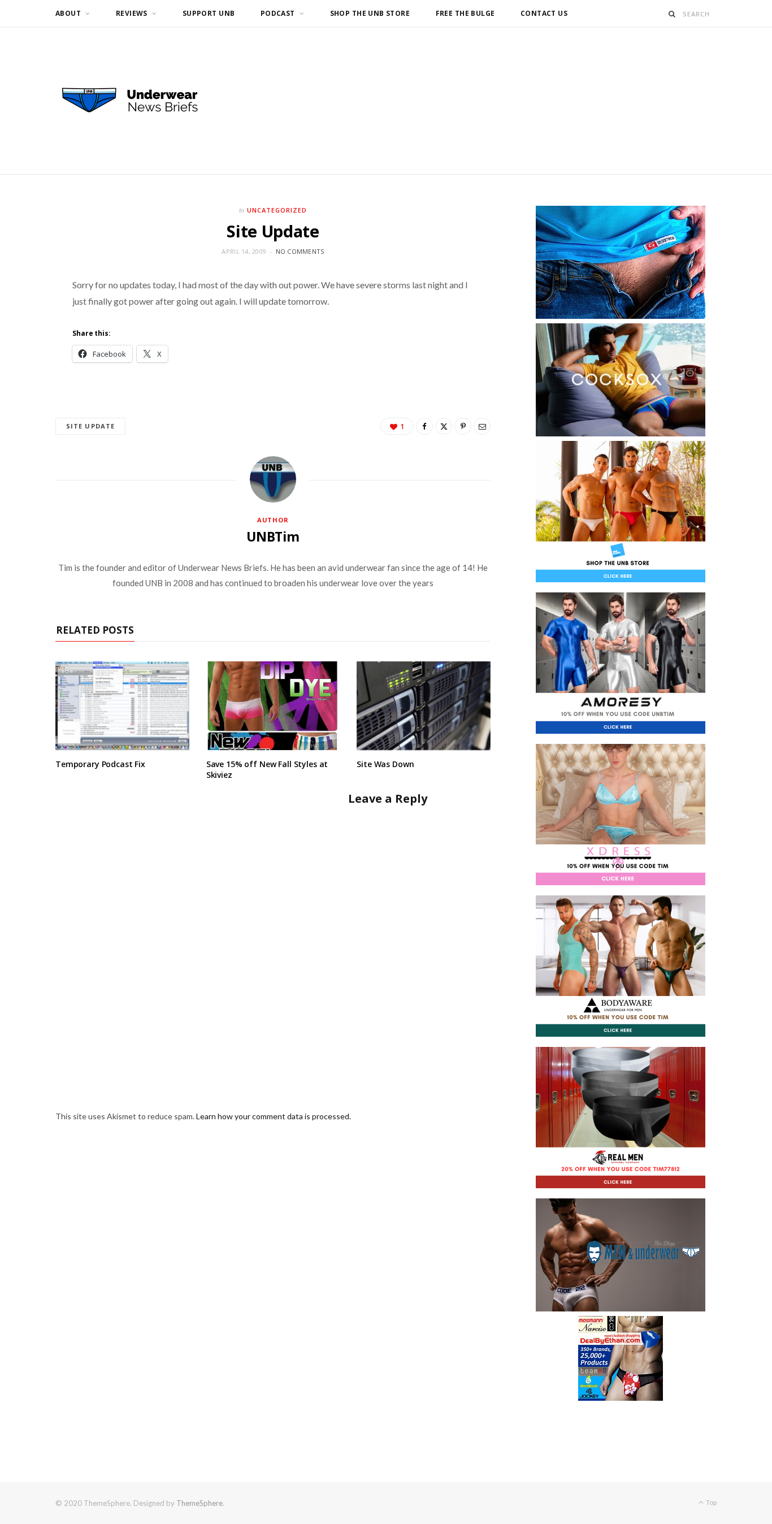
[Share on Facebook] (424, 426)
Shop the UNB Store (370, 13)
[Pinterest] (462, 426)
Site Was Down (385, 764)
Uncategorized (277, 210)
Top (711, 1502)
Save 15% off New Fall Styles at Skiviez (267, 769)
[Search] (672, 14)
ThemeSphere (199, 1503)
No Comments (300, 251)
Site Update (90, 426)
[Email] (482, 426)
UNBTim (273, 536)
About (68, 13)
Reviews (132, 13)
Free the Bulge (465, 13)
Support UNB (209, 13)
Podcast (278, 13)
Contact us (544, 13)
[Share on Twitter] (443, 426)
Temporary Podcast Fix (100, 764)
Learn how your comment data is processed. (273, 1116)
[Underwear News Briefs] (140, 100)
